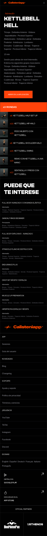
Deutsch (21, 462)
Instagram (6, 432)
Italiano (37, 462)
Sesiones (6, 344)
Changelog (7, 373)
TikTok (5, 425)
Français (29, 462)
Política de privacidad (11, 396)
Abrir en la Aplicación (18, 94)
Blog (4, 366)
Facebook (6, 440)
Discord (5, 447)
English (5, 462)
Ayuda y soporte (9, 388)
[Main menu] (44, 3)
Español (13, 462)
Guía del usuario (9, 351)
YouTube (6, 418)
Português (6, 466)
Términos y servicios (11, 403)
